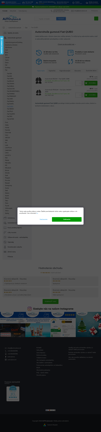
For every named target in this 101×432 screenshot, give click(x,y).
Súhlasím (66, 219)
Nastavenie (43, 219)
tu (37, 213)
